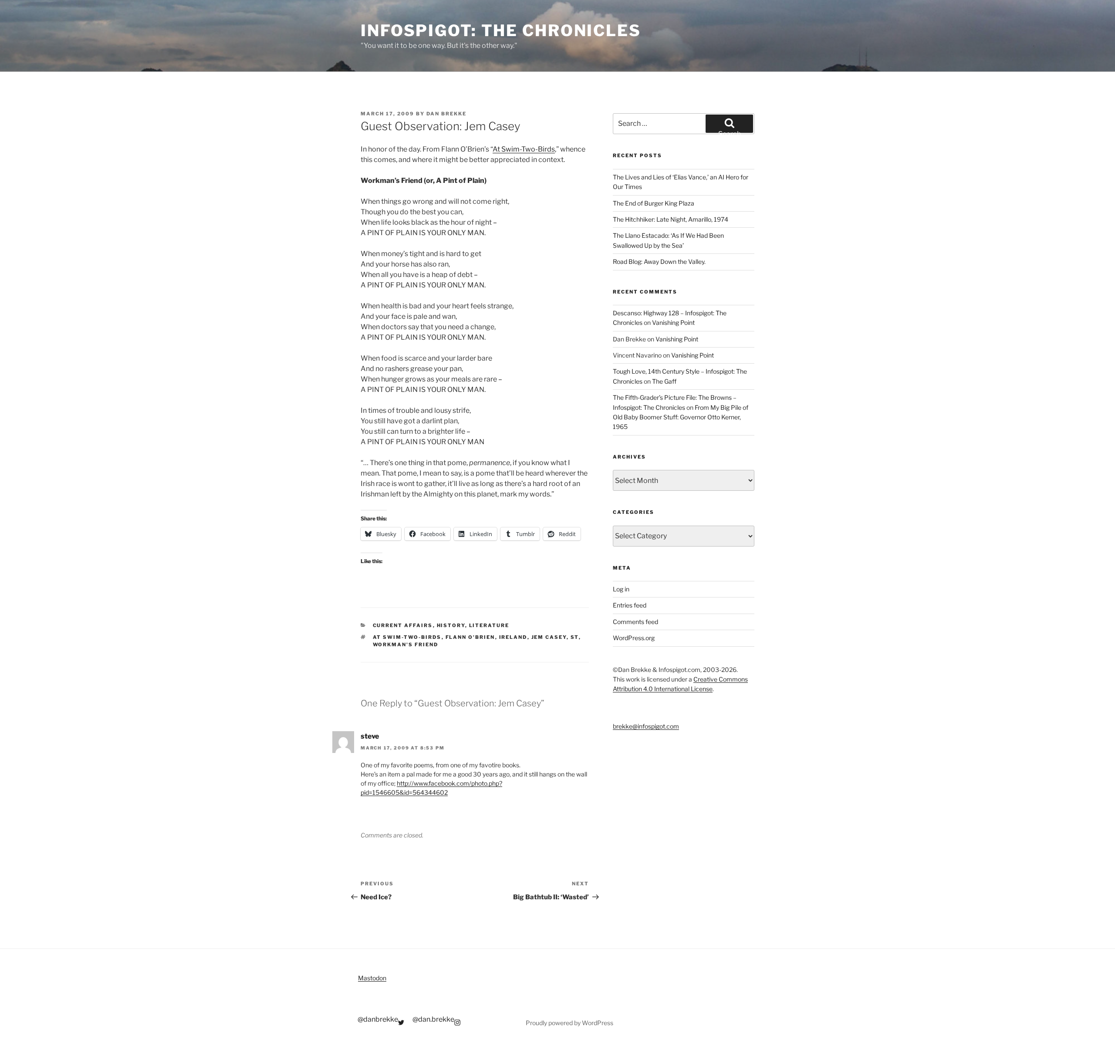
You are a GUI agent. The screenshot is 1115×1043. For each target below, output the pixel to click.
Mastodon (372, 978)
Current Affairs (403, 625)
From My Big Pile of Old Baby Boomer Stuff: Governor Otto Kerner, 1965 (680, 417)
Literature (489, 625)
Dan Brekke (446, 114)
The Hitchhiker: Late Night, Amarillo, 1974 (670, 219)
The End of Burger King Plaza (653, 203)
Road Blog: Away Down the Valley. (659, 261)
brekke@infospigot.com (646, 726)
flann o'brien (470, 637)
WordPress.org (634, 637)
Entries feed (629, 605)
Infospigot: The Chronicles (501, 30)
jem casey (549, 637)
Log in (621, 589)
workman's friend (406, 644)
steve (370, 736)
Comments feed (635, 621)
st (575, 637)
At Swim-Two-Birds (524, 149)
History (451, 625)
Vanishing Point (673, 322)
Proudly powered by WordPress (569, 1022)
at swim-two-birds (407, 637)
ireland (513, 637)
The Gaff (664, 381)
